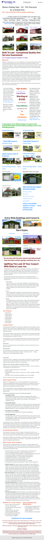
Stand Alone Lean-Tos (27, 198)
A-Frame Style (12, 233)
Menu (41, 2)
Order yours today (22, 119)
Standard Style (26, 233)
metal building (8, 23)
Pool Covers (25, 194)
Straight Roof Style (11, 245)
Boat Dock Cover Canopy (28, 196)
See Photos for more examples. (22, 518)
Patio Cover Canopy (27, 191)
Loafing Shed (25, 245)
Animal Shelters (26, 200)
